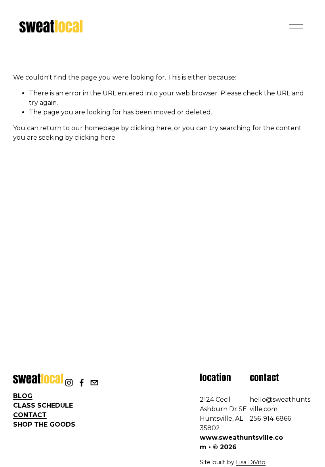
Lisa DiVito (251, 462)
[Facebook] (82, 383)
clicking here (150, 128)
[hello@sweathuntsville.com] (94, 383)
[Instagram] (69, 383)
